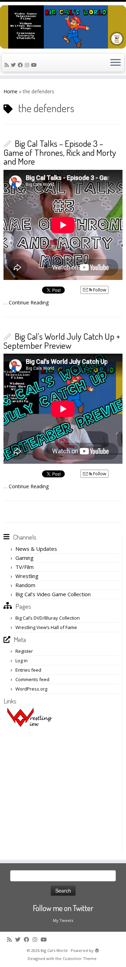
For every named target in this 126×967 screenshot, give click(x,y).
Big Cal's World (54, 950)
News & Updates (36, 548)
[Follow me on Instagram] (28, 65)
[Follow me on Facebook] (21, 65)
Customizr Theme (80, 958)
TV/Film (24, 566)
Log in (21, 660)
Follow (99, 290)
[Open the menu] (115, 63)
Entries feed (28, 670)
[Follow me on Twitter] (14, 65)
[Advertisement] (63, 790)
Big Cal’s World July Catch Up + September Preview (62, 341)
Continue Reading (29, 302)
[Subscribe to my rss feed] (8, 65)
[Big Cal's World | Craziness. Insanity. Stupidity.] (63, 27)
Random (25, 585)
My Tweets (63, 920)
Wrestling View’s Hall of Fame (46, 627)
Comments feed (32, 679)
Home (11, 91)
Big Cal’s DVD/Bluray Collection (47, 618)
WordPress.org (31, 689)
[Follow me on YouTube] (35, 65)
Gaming (24, 557)
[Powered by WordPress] (96, 949)
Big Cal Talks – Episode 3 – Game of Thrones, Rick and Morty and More (60, 152)
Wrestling (26, 575)
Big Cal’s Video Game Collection (53, 594)
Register (24, 651)
